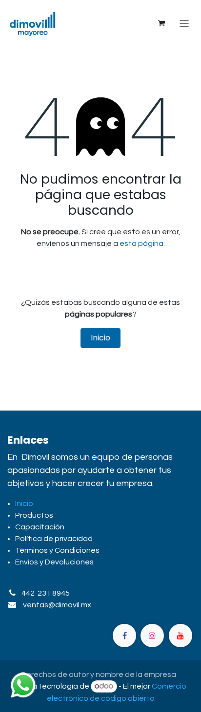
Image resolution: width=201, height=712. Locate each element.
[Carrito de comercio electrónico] (161, 23)
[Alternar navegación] (184, 23)
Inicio (100, 337)
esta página (141, 243)
